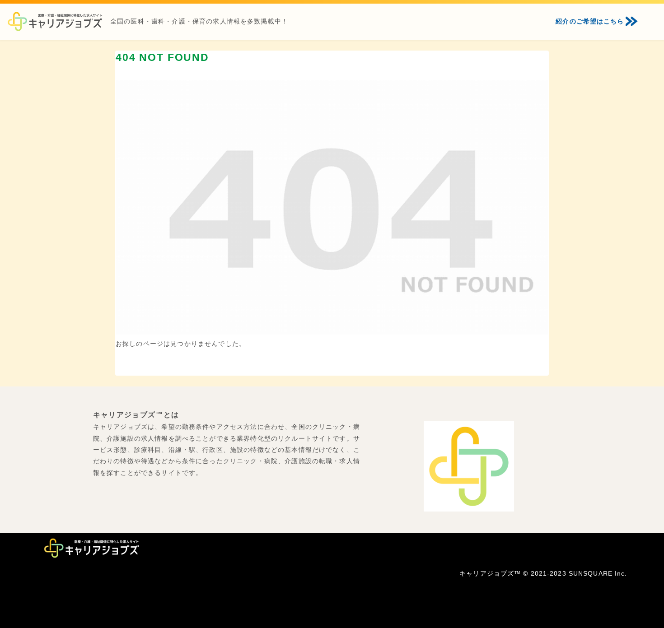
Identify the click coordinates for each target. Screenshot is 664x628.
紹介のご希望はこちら (590, 21)
